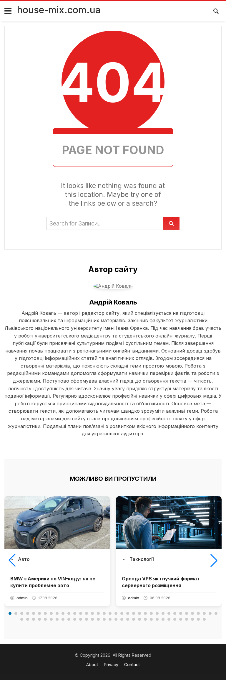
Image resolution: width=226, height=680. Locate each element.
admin (22, 597)
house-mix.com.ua (59, 10)
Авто (24, 559)
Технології (141, 559)
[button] (12, 560)
